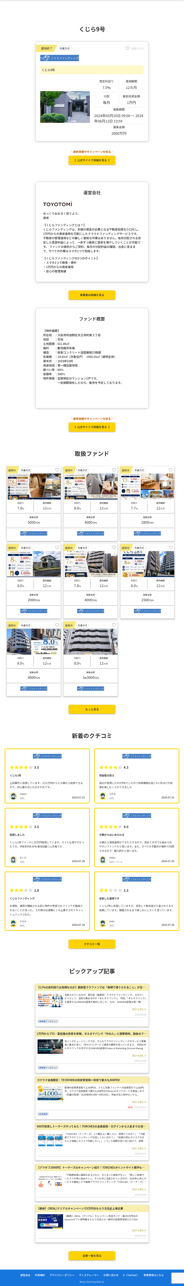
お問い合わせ (111, 1275)
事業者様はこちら (154, 1275)
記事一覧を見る (92, 1255)
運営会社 (25, 1275)
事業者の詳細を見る (92, 295)
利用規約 (40, 1275)
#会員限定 (43, 1113)
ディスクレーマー (89, 1275)
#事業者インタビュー (48, 1021)
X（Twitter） (131, 1275)
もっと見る (92, 709)
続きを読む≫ (139, 1009)
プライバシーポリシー (62, 1275)
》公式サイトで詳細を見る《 (92, 160)
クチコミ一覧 (92, 944)
